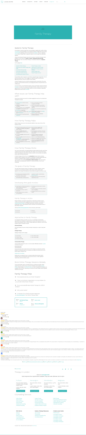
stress (16, 54)
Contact (40, 1)
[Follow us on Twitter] (65, 369)
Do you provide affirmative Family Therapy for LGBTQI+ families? (30, 286)
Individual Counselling (20, 405)
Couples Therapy (38, 398)
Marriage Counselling (39, 399)
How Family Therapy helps (21, 69)
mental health (17, 52)
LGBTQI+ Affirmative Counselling (59, 401)
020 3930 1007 (52, 1)
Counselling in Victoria (57, 417)
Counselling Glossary (39, 416)
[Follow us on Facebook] (68, 369)
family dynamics (35, 175)
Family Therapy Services (36, 72)
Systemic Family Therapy (21, 65)
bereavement (20, 112)
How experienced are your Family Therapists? (28, 277)
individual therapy (28, 267)
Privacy (35, 425)
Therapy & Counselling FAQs (40, 415)
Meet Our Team (19, 415)
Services (23, 1)
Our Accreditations (19, 419)
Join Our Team (37, 412)
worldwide (27, 89)
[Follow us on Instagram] (71, 369)
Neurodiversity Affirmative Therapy (60, 399)
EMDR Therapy (56, 398)
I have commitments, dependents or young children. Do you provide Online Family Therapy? (30, 281)
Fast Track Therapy (19, 401)
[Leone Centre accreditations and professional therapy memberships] (43, 361)
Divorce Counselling (39, 401)
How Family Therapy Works (21, 71)
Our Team (35, 1)
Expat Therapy (19, 399)
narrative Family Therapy (19, 203)
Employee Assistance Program (40, 405)
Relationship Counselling (19, 253)
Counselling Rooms (20, 416)
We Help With (29, 1)
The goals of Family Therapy (21, 72)
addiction (36, 52)
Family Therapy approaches (23, 207)
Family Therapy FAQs (36, 71)
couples (44, 243)
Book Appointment (20, 390)
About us (18, 412)
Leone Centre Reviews (20, 418)
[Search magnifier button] (64, 1)
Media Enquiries (56, 412)
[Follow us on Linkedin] (63, 369)
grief (29, 111)
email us (21, 301)
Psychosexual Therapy (39, 402)
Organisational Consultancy (58, 402)
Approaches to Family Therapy (37, 67)
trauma (33, 109)
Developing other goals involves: (22, 74)
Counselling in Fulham (57, 414)
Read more (79, 359)
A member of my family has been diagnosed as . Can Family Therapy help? (27, 294)
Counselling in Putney (57, 418)
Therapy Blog (37, 414)
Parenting (18, 110)
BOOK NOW (46, 1)
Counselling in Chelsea (57, 420)
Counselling (17, 51)
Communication (19, 102)
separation (18, 115)
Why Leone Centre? (22, 290)
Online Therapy (19, 398)
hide (21, 62)
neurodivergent (21, 295)
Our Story (18, 414)
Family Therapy (19, 402)
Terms (33, 425)
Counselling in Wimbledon (58, 421)
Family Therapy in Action (36, 65)
